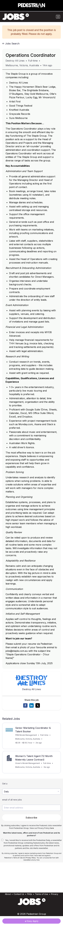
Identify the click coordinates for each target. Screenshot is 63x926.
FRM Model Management (26, 735)
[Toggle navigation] (58, 16)
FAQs (29, 894)
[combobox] (31, 792)
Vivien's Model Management (27, 763)
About (8, 894)
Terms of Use (17, 858)
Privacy (54, 894)
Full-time (33, 60)
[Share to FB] (25, 705)
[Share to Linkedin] (31, 705)
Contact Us (19, 894)
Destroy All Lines (15, 60)
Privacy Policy (31, 858)
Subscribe (31, 817)
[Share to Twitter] (37, 705)
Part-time (44, 735)
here (52, 828)
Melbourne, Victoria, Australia (22, 65)
